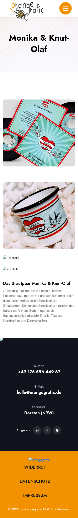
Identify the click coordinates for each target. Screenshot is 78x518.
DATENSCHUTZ (35, 481)
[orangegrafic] (27, 11)
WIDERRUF (35, 467)
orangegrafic (33, 509)
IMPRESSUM (35, 496)
